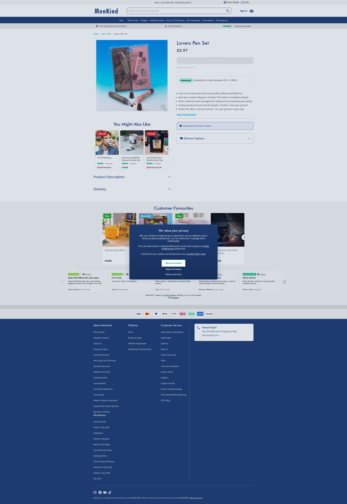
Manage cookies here (173, 274)
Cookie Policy (193, 253)
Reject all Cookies (173, 269)
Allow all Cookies (173, 263)
